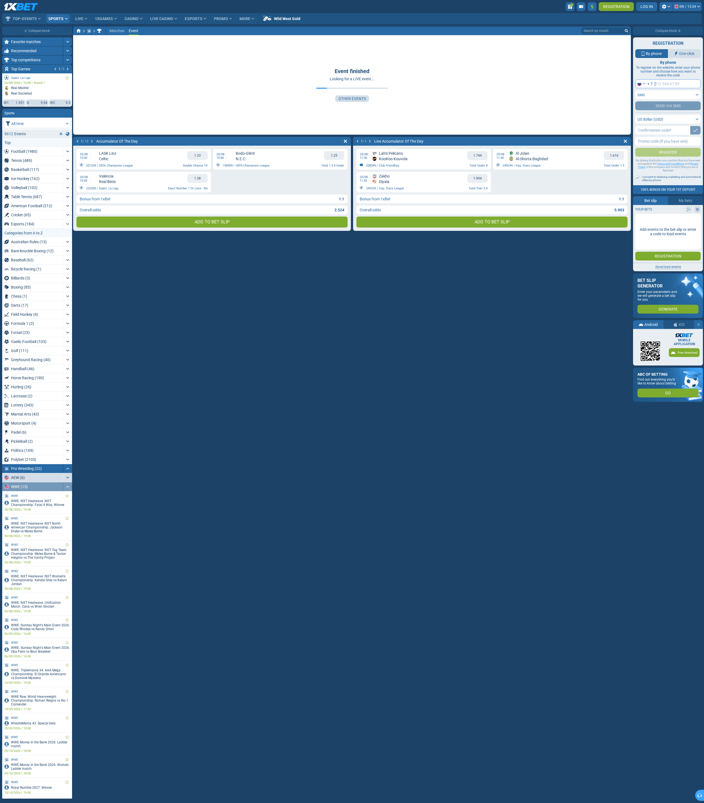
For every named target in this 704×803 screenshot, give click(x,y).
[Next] (67, 69)
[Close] (698, 324)
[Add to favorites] (67, 78)
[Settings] (665, 6)
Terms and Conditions (670, 163)
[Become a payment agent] (581, 6)
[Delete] (345, 141)
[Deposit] (592, 6)
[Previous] (55, 69)
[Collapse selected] (61, 134)
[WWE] (99, 30)
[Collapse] (67, 468)
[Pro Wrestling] (89, 30)
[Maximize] (67, 41)
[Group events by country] (67, 134)
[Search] (626, 30)
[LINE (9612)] (78, 30)
